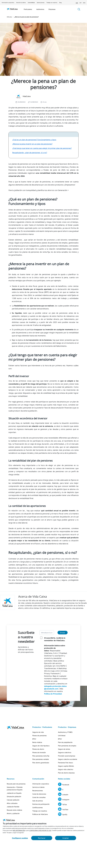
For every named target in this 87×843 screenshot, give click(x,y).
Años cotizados (12, 803)
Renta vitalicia (37, 742)
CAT (80, 2)
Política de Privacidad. (53, 694)
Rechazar (41, 838)
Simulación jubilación (14, 796)
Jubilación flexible (13, 807)
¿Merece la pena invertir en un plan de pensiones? (32, 144)
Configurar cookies (20, 838)
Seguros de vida (38, 732)
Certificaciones (37, 807)
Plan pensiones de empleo (67, 746)
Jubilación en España (14, 793)
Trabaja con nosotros (51, 2)
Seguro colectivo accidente (67, 759)
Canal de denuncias (39, 794)
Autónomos (40, 9)
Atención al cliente (21, 2)
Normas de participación (40, 804)
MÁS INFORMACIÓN (19, 830)
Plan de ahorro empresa (66, 773)
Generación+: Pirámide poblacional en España (14, 788)
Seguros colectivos (64, 752)
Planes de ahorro (38, 749)
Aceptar (65, 838)
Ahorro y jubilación (13, 813)
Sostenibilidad (31, 2)
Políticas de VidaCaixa (40, 814)
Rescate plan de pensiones (16, 784)
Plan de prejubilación (65, 742)
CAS (77, 2)
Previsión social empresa (66, 756)
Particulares (28, 9)
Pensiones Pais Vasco (65, 763)
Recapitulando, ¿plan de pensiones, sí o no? (29, 152)
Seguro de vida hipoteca (40, 746)
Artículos (9, 17)
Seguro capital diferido (66, 766)
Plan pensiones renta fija (40, 756)
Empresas (52, 9)
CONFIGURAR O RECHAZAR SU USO (40, 830)
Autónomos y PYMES (65, 732)
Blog (60, 2)
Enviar (62, 632)
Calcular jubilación (13, 800)
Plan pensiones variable (40, 759)
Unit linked (61, 735)
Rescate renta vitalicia (14, 810)
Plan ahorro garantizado (40, 763)
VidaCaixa (27, 96)
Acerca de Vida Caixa (32, 596)
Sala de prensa (40, 2)
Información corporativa (8, 2)
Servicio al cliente (38, 787)
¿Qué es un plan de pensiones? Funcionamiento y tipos (34, 140)
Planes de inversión (39, 752)
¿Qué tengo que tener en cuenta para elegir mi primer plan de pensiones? (42, 148)
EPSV (34, 739)
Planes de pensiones (39, 735)
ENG (84, 2)
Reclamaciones (37, 790)
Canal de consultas (39, 797)
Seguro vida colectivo (65, 769)
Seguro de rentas (64, 749)
